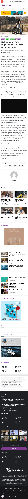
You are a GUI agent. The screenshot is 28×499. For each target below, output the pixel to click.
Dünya (8, 36)
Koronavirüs (15, 382)
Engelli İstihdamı (16, 380)
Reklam (21, 490)
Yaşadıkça (14, 180)
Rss (25, 490)
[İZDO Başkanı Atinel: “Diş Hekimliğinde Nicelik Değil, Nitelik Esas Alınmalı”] (7, 210)
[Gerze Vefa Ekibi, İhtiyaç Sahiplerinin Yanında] (14, 438)
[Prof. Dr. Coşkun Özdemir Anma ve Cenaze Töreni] (4, 291)
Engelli (3, 380)
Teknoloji (12, 39)
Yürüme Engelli (19, 165)
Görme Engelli (4, 382)
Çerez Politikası (16, 490)
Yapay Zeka (9, 165)
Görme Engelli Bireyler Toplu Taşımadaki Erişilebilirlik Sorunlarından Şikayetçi (20, 201)
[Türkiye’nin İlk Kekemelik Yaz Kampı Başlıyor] (4, 279)
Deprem (22, 377)
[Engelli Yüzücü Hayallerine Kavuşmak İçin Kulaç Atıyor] (23, 438)
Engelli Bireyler (8, 380)
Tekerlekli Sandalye (13, 384)
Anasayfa (4, 36)
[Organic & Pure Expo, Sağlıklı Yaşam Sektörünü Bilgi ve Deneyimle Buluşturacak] (4, 285)
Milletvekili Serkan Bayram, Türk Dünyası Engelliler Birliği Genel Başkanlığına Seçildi (6, 201)
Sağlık (7, 39)
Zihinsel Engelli (4, 386)
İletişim (14, 492)
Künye (4, 490)
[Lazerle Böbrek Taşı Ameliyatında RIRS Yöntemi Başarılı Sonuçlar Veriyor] (21, 210)
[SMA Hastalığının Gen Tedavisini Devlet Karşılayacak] (5, 438)
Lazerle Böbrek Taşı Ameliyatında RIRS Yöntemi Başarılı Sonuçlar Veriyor (21, 216)
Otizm (20, 382)
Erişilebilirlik (23, 380)
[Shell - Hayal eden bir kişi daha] (14, 12)
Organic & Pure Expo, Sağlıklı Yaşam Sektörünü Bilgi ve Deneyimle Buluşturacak (17, 285)
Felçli (15, 163)
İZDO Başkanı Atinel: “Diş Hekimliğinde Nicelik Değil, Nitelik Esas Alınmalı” (7, 216)
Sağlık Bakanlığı (5, 384)
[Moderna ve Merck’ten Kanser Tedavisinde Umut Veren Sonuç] (4, 267)
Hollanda (22, 163)
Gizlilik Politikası (9, 490)
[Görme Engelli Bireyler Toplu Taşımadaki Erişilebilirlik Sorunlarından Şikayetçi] (21, 194)
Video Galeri (18, 39)
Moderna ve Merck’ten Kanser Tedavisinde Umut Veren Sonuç (16, 266)
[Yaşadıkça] (6, 5)
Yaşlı (19, 384)
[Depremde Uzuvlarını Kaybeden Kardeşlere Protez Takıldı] (5, 432)
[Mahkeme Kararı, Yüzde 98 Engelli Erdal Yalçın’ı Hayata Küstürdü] (14, 432)
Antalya (17, 377)
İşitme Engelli (19, 386)
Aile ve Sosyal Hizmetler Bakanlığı (8, 377)
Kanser (10, 382)
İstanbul (10, 386)
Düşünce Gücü (7, 163)
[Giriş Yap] (24, 9)
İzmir (14, 386)
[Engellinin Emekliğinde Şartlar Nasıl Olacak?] (23, 432)
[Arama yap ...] (26, 9)
